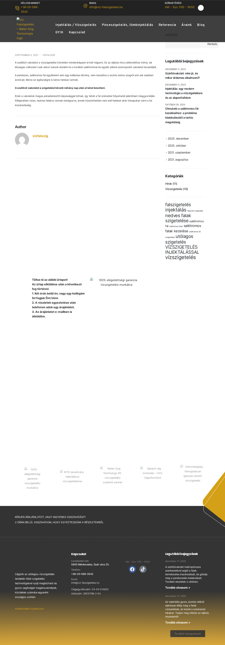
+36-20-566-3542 (82, 574)
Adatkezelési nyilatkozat (29, 608)
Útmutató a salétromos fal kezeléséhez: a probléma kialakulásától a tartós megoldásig (181, 115)
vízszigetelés (180, 257)
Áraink (186, 25)
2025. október (177, 145)
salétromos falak (176, 226)
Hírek (168, 183)
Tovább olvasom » (177, 587)
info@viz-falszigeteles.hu (85, 582)
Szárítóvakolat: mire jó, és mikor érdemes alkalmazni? (182, 76)
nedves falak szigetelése (178, 218)
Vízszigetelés (173, 189)
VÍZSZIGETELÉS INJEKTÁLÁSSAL (182, 249)
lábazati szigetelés (195, 211)
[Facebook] (201, 8)
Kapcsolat (77, 32)
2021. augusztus (178, 159)
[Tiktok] (142, 569)
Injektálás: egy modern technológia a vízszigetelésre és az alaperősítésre (183, 93)
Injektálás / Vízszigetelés (76, 25)
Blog (201, 25)
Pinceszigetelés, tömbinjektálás (127, 25)
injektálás (176, 210)
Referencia (167, 25)
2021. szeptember (179, 152)
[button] (187, 633)
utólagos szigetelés (179, 239)
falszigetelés (178, 204)
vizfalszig (49, 55)
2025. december (178, 138)
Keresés (212, 44)
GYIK (59, 32)
